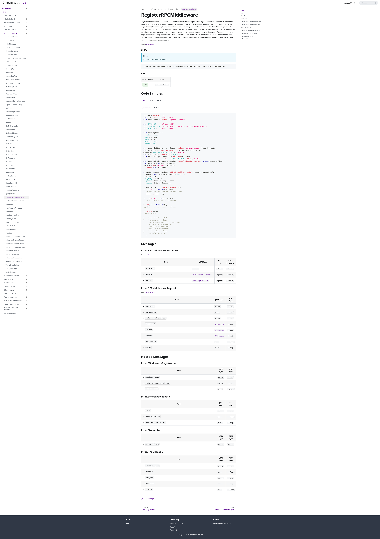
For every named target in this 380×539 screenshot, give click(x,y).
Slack (172, 527)
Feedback (346, 3)
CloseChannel (11, 62)
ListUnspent (10, 169)
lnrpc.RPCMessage (247, 39)
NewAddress (10, 179)
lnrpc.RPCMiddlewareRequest (251, 24)
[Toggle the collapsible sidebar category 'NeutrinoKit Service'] (26, 275)
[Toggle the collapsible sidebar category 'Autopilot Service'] (26, 15)
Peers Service (9, 279)
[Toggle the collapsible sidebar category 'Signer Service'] (26, 286)
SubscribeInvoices (12, 251)
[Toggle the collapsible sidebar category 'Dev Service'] (26, 26)
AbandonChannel (12, 37)
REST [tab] (152, 100)
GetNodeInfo (10, 129)
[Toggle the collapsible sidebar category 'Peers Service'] (26, 279)
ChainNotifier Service (12, 22)
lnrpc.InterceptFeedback (249, 33)
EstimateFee (10, 97)
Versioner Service (10, 293)
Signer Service (9, 286)
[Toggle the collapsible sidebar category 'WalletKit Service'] (26, 297)
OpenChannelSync (12, 183)
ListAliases (9, 144)
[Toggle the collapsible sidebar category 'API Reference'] (26, 8)
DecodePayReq (11, 76)
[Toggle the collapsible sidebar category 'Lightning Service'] (26, 33)
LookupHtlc (10, 172)
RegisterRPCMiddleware (15, 197)
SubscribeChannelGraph (15, 244)
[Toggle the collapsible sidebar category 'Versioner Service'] (26, 293)
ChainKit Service (10, 19)
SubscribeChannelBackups (15, 236)
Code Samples (245, 16)
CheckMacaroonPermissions (16, 58)
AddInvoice (10, 40)
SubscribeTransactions (14, 258)
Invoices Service (10, 30)
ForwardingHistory (13, 112)
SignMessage (11, 229)
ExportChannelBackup (14, 104)
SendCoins (9, 204)
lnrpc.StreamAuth (247, 36)
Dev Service (8, 26)
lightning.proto (150, 44)
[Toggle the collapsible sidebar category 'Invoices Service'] (26, 29)
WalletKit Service (10, 297)
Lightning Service (10, 33)
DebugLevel (10, 72)
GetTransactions (12, 140)
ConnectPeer (10, 69)
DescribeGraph (11, 90)
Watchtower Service (11, 304)
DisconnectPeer (11, 94)
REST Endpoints (10, 313)
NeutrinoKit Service (11, 276)
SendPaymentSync (12, 215)
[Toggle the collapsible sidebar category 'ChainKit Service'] (26, 19)
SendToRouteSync (12, 222)
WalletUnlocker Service (13, 301)
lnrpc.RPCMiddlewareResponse (251, 21)
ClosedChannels (12, 65)
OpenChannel (11, 186)
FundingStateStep (12, 115)
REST (242, 13)
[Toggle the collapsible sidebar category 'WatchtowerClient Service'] (26, 308)
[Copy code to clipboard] (233, 66)
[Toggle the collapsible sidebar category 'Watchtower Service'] (26, 304)
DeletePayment (11, 87)
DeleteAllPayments (13, 80)
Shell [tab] (159, 100)
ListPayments (11, 158)
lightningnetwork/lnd (221, 524)
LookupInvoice (11, 176)
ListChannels (10, 147)
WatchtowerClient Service (11, 309)
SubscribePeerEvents (13, 254)
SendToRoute (11, 226)
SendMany (9, 211)
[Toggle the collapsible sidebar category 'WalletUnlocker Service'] (26, 300)
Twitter (172, 530)
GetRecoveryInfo (12, 137)
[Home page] (143, 9)
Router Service (9, 283)
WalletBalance (11, 272)
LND (24, 3)
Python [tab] (156, 108)
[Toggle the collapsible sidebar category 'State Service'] (26, 290)
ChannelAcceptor (12, 51)
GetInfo (8, 122)
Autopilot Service (10, 15)
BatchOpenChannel (13, 47)
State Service (9, 290)
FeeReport (9, 108)
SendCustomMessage (14, 208)
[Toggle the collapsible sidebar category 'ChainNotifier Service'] (26, 22)
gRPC (242, 10)
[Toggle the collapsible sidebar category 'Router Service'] (26, 282)
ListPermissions (11, 165)
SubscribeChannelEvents (15, 240)
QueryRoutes (10, 194)
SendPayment (11, 219)
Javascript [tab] (147, 108)
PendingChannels (12, 190)
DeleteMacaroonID (13, 83)
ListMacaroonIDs (12, 154)
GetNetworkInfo (12, 126)
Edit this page (149, 499)
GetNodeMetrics (12, 133)
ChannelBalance (12, 55)
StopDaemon (10, 233)
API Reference (7, 8)
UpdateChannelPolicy (14, 261)
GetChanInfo (10, 119)
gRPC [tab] (145, 100)
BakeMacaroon (11, 44)
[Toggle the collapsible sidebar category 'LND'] (26, 11)
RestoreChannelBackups (15, 201)
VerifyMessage (11, 268)
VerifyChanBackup (12, 265)
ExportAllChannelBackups (15, 101)
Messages (244, 19)
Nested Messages (246, 27)
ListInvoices (10, 151)
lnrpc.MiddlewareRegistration (251, 30)
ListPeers (9, 162)
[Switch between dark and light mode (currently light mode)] (354, 3)
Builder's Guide (175, 524)
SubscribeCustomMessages (16, 247)
